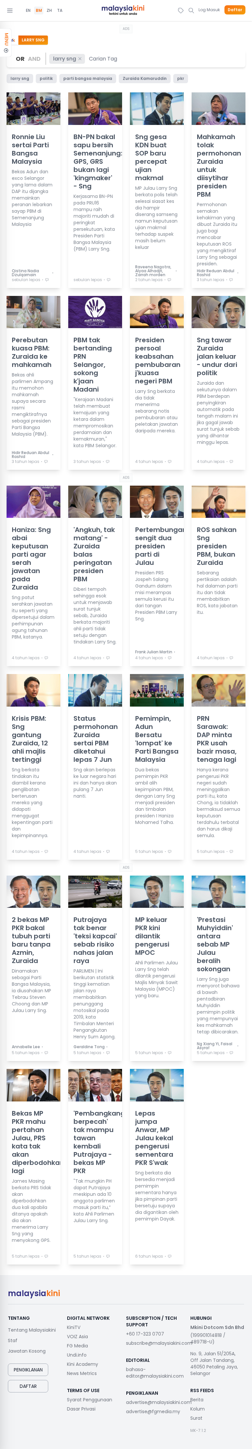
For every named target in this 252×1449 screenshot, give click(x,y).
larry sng (64, 58)
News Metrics (82, 1373)
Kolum (197, 1409)
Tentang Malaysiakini (32, 1330)
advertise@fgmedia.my (153, 1411)
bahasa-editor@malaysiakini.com (155, 1372)
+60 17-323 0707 (145, 1334)
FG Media (77, 1345)
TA (59, 10)
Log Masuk (209, 9)
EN (28, 10)
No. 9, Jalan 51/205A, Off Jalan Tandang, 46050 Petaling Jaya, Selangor (214, 1363)
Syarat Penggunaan (89, 1399)
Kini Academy (82, 1364)
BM (39, 10)
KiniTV (73, 1327)
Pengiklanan (28, 1369)
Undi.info (77, 1355)
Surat (196, 1418)
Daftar (235, 9)
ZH (49, 10)
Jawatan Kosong (27, 1351)
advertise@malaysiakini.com (159, 1402)
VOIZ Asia (77, 1336)
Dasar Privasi (81, 1409)
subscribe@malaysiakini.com (159, 1343)
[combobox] (103, 59)
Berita (196, 1399)
